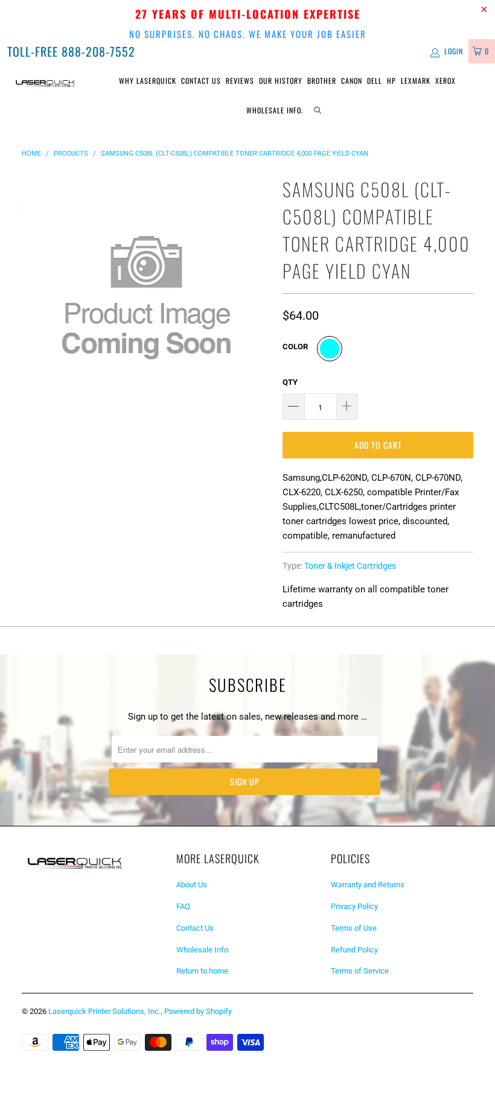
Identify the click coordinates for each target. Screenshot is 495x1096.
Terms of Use (354, 928)
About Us (191, 884)
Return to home (202, 970)
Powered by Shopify (198, 1011)
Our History (280, 80)
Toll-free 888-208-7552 (71, 51)
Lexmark (415, 80)
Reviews (240, 80)
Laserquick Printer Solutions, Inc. (104, 1011)
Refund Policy (354, 949)
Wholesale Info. (274, 110)
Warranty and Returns (367, 884)
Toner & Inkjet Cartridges (350, 566)
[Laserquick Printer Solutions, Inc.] (45, 82)
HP (391, 80)
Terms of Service (360, 970)
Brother (321, 80)
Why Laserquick (147, 80)
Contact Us (201, 80)
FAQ (183, 906)
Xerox (445, 80)
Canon (351, 80)
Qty (290, 382)
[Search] (317, 110)
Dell (374, 80)
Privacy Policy (354, 906)
